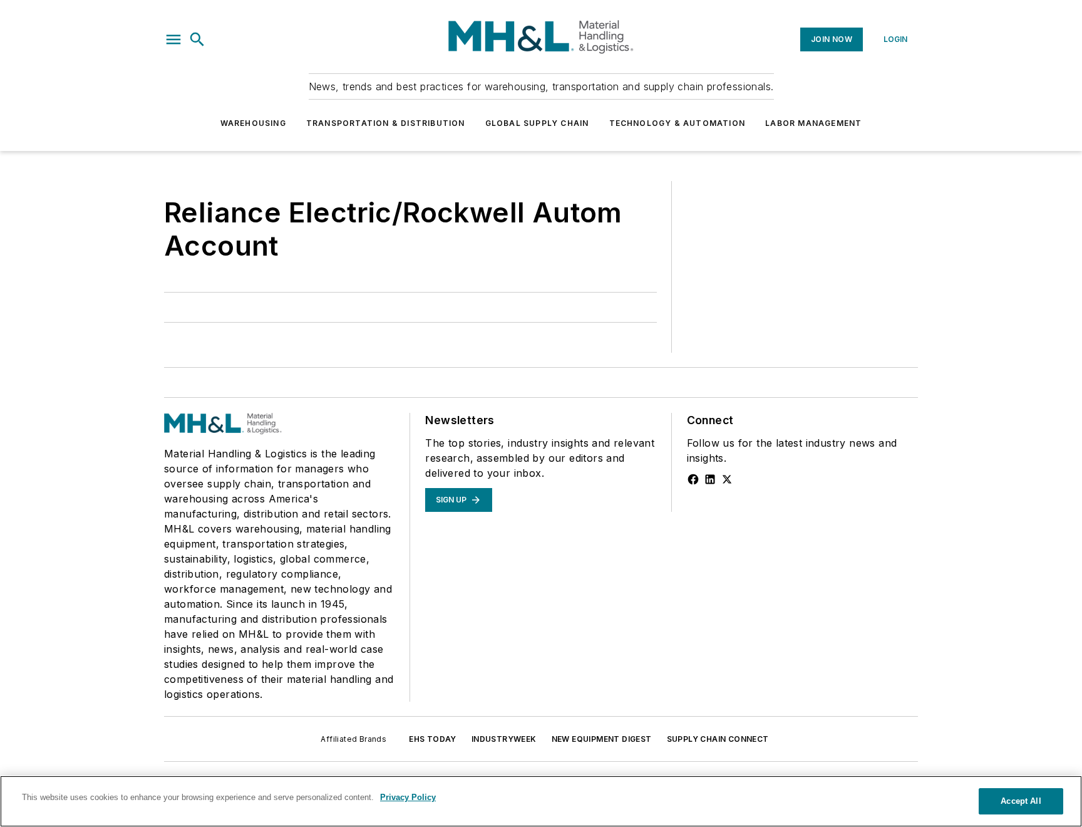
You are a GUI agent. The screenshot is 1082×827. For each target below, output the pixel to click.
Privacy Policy (408, 797)
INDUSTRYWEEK (504, 739)
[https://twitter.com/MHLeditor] (727, 479)
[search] (197, 39)
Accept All (1021, 801)
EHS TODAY (432, 739)
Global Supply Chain (537, 123)
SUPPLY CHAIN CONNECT (718, 739)
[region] (541, 801)
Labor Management (813, 123)
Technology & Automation (677, 123)
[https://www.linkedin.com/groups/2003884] (710, 479)
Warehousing (253, 123)
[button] (173, 39)
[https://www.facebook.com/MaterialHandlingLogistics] (693, 479)
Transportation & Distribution (385, 123)
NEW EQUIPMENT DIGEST (602, 739)
